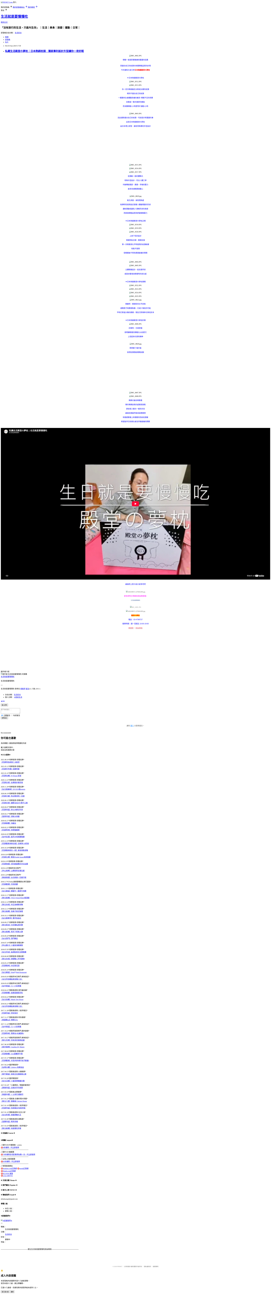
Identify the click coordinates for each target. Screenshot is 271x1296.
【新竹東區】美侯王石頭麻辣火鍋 (13, 1074)
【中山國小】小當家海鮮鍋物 (12, 945)
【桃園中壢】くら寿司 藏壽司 (12, 1094)
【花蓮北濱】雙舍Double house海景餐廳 (15, 857)
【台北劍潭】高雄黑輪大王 (11, 1115)
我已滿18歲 (5, 1292)
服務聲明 (155, 1266)
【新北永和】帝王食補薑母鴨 (12, 904)
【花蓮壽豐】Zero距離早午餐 (12, 1054)
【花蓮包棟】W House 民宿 (11, 776)
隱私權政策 (147, 1266)
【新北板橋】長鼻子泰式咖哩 (12, 911)
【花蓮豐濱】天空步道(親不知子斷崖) (15, 1060)
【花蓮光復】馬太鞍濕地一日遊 (13, 796)
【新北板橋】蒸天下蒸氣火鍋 (12, 932)
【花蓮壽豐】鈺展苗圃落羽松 (12, 993)
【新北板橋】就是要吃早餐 (11, 1128)
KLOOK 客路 (8, 1173)
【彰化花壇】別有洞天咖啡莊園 (13, 1040)
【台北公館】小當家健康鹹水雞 (13, 1081)
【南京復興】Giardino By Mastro (12, 1047)
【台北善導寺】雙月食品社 (11, 918)
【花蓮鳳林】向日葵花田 (10, 965)
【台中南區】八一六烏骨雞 (11, 986)
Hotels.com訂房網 (9, 1171)
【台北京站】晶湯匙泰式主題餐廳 (13, 952)
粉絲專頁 (139, 628)
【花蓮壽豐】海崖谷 (8, 823)
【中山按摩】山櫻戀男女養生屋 (13, 871)
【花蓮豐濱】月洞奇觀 (9, 884)
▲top (3, 701)
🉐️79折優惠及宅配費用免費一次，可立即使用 (18, 1154)
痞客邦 (22, 689)
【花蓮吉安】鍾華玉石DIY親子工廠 (14, 803)
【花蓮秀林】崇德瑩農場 (10, 830)
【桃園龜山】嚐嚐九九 (9, 1020)
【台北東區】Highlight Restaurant (14, 972)
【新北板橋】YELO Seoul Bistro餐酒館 (15, 898)
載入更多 (4, 705)
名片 (6, 42)
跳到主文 (4, 22)
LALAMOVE (8, 1176)
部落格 (7, 39)
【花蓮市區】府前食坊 (9, 1013)
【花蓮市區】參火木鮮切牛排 (12, 810)
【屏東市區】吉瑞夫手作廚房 (12, 1088)
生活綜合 (18, 33)
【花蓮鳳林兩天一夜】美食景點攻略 (14, 850)
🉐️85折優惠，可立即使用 (10, 1161)
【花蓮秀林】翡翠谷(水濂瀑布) (12, 1033)
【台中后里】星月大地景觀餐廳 (13, 837)
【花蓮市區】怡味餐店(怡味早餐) (13, 1108)
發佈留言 (4, 718)
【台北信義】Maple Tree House (12, 999)
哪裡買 (130, 628)
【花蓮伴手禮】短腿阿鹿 (10, 769)
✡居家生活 (18, 697)
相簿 (6, 37)
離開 (12, 1292)
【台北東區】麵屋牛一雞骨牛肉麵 (13, 891)
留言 (27, 689)
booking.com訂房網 (10, 1168)
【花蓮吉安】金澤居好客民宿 (12, 782)
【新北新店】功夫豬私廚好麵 (12, 925)
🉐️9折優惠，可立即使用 (10, 1147)
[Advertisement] (135, 144)
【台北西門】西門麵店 (9, 938)
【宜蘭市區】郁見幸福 (9, 1121)
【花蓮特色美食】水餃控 (10, 762)
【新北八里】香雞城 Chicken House (14, 1101)
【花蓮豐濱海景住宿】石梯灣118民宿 (15, 843)
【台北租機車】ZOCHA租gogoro (13, 789)
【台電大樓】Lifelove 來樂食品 (12, 1067)
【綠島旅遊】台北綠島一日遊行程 (13, 877)
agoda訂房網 (23, 1168)
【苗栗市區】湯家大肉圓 (10, 816)
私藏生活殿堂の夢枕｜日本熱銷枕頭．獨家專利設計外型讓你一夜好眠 (44, 51)
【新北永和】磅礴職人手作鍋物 (13, 959)
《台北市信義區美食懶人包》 (12, 979)
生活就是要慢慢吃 (14, 16)
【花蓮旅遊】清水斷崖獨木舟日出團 (14, 864)
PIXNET (119, 1266)
